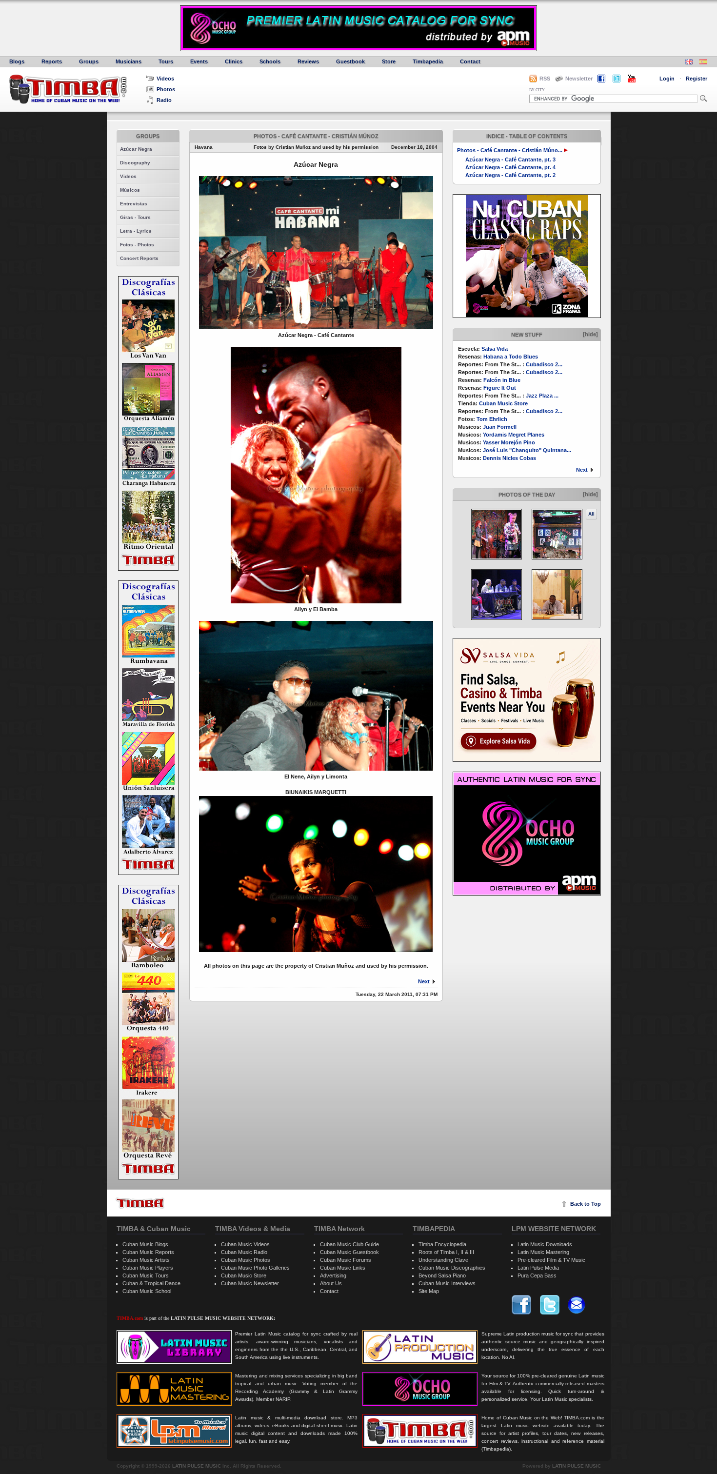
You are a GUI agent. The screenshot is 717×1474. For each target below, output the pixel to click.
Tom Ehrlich (492, 419)
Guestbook (350, 61)
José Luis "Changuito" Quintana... (527, 450)
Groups (89, 61)
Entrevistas (133, 203)
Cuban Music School (146, 1291)
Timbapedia (428, 61)
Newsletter (579, 78)
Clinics (233, 61)
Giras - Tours (135, 217)
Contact (470, 61)
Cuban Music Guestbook (349, 1252)
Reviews (308, 61)
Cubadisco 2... (544, 364)
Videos (165, 78)
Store (389, 61)
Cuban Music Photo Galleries (255, 1268)
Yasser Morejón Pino (509, 442)
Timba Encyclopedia (442, 1244)
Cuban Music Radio (244, 1252)
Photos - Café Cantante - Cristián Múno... (509, 150)
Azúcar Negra (136, 149)
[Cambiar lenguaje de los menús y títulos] (703, 62)
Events (199, 61)
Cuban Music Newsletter (250, 1283)
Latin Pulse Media (538, 1268)
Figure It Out (499, 388)
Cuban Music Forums (345, 1260)
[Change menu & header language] (689, 62)
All (591, 514)
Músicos (130, 190)
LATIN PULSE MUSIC (196, 1466)
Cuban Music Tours (145, 1275)
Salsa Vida (494, 349)
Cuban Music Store (503, 403)
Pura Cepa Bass (537, 1275)
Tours (166, 61)
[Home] (140, 1203)
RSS (544, 78)
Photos (166, 89)
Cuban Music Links (342, 1268)
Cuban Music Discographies (451, 1268)
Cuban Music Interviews (447, 1283)
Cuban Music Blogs (145, 1244)
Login (667, 78)
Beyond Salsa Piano (442, 1275)
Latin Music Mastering (543, 1252)
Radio (164, 100)
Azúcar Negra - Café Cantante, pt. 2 (510, 175)
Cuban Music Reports (148, 1252)
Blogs (16, 61)
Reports (51, 61)
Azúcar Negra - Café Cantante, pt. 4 (510, 167)
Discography (135, 162)
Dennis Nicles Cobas (509, 458)
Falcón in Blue (501, 380)
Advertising (333, 1275)
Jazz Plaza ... (542, 395)
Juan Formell (500, 427)
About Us (331, 1283)
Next (582, 470)
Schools (269, 61)
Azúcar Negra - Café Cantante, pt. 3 (510, 159)
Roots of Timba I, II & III (446, 1252)
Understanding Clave (443, 1260)
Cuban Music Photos (245, 1260)
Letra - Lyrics (136, 231)
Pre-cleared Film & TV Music (551, 1260)
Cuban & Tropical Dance (151, 1283)
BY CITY (537, 90)
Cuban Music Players (147, 1268)
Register (696, 78)
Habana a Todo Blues (510, 356)
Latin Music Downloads (545, 1244)
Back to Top (585, 1204)
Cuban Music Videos (245, 1244)
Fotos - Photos (137, 244)
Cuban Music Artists (146, 1260)
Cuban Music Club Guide (349, 1244)
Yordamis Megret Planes (513, 435)
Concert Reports (139, 258)
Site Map (428, 1291)
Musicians (128, 61)
